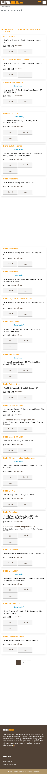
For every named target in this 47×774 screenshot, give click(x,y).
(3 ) (18, 149)
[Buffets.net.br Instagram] (5, 747)
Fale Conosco (7, 761)
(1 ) (18, 86)
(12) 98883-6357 (9, 471)
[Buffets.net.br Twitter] (4, 747)
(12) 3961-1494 (8, 415)
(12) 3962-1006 (8, 335)
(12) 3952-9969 (8, 557)
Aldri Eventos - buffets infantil (16, 59)
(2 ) (18, 116)
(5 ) (18, 275)
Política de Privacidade (33, 771)
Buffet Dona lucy (10, 512)
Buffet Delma (9, 491)
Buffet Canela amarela (13, 405)
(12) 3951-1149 (8, 499)
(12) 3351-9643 (8, 159)
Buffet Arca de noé (11, 322)
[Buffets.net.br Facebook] (3, 747)
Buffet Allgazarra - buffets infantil (17, 298)
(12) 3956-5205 (8, 46)
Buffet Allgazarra (10, 179)
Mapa (25, 52)
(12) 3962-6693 (8, 186)
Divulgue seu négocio (9, 764)
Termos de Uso (22, 771)
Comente (10, 51)
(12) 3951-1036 (8, 392)
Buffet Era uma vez (11, 604)
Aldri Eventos (9, 36)
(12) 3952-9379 (8, 644)
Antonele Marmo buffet (13, 82)
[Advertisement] (23, 19)
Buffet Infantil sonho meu (14, 636)
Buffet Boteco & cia (11, 384)
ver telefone (18, 46)
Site (10, 132)
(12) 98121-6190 (9, 617)
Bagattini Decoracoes (12, 113)
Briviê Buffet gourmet (12, 146)
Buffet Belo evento (11, 354)
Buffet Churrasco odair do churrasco (19, 458)
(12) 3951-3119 (8, 127)
